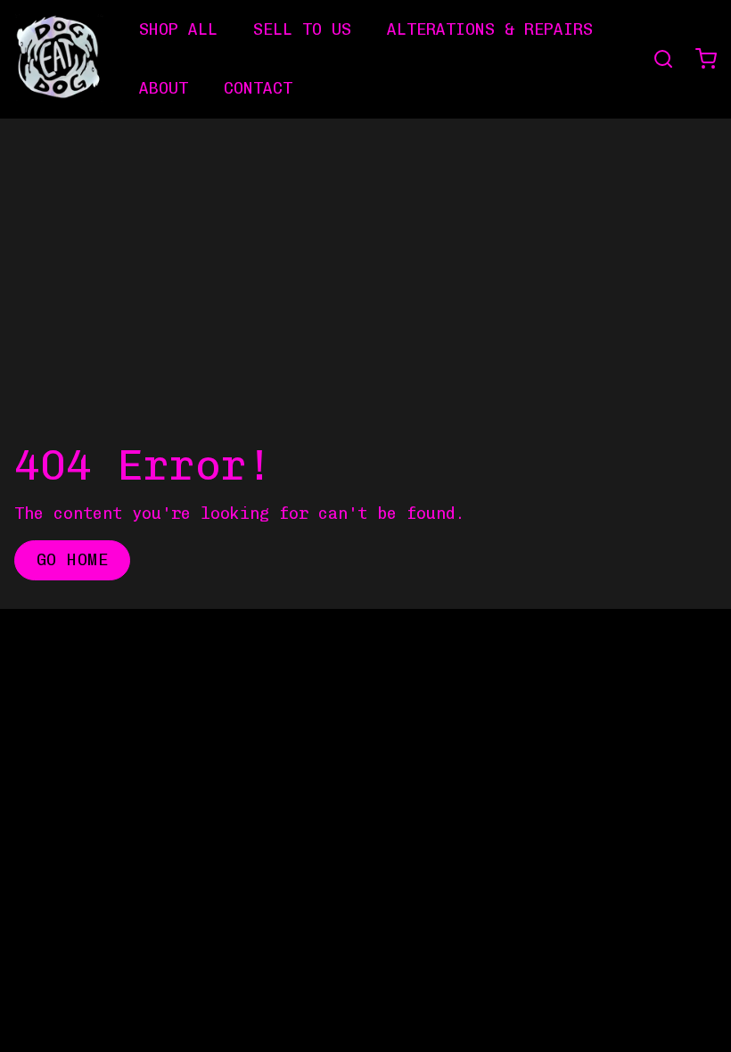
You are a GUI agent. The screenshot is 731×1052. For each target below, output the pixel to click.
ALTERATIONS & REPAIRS (490, 29)
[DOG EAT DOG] (58, 58)
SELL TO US (302, 29)
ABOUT (163, 88)
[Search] (656, 59)
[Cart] (699, 59)
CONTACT (258, 88)
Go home (72, 560)
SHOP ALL (178, 29)
